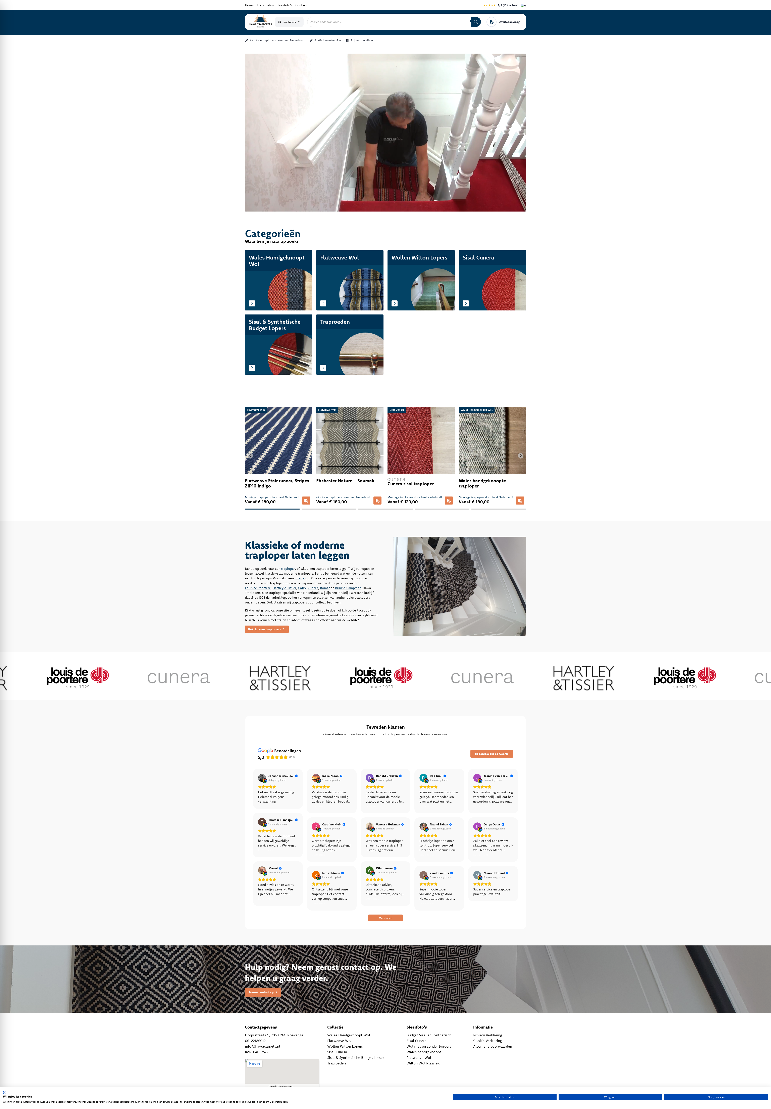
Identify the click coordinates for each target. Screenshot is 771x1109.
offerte (300, 578)
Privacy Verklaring (487, 1035)
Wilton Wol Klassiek (423, 1063)
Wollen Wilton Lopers (345, 1046)
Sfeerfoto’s (284, 5)
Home (249, 5)
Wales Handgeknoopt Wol (348, 1035)
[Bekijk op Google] (262, 778)
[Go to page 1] (272, 509)
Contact (301, 5)
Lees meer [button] (319, 806)
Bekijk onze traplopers (265, 629)
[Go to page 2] (329, 509)
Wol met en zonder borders (429, 1046)
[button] (306, 501)
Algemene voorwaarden (492, 1046)
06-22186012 (255, 1040)
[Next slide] (520, 456)
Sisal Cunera (337, 1052)
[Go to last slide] (250, 456)
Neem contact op (261, 992)
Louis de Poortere (258, 588)
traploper (288, 569)
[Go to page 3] (385, 509)
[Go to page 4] (442, 509)
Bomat (325, 588)
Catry (302, 588)
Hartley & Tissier (284, 588)
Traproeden (265, 5)
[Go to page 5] (498, 509)
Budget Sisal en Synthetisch (429, 1035)
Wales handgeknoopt (424, 1052)
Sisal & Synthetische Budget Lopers (355, 1057)
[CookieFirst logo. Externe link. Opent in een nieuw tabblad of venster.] (4, 1092)
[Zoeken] (476, 22)
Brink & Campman (348, 588)
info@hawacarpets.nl (262, 1046)
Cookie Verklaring (487, 1040)
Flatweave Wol (339, 1040)
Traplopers (289, 21)
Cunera (313, 588)
